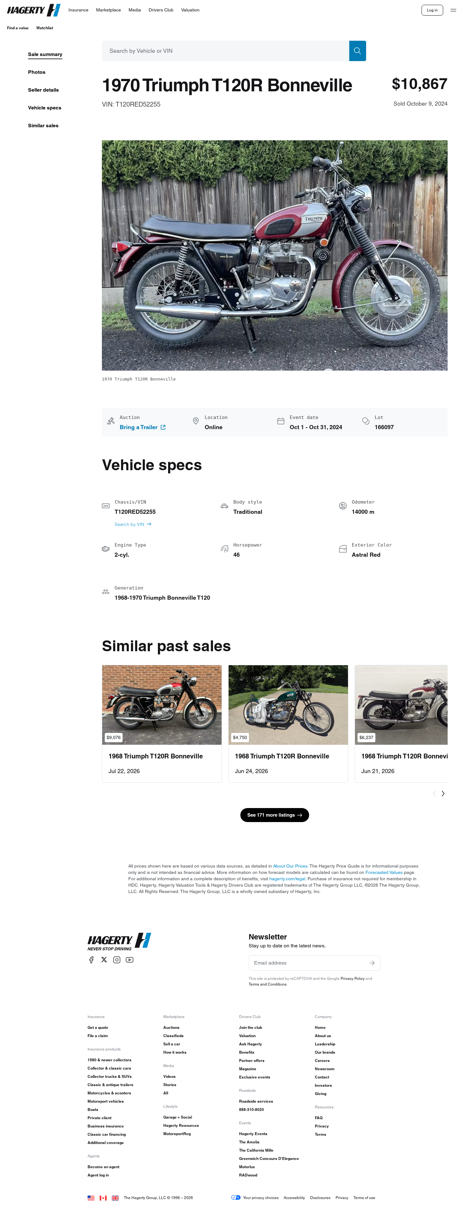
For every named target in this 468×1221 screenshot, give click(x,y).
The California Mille (256, 1150)
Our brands (325, 1052)
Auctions (171, 1027)
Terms (320, 1134)
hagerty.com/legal (287, 878)
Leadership (325, 1044)
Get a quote (98, 1027)
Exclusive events (254, 1077)
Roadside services (256, 1101)
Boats (93, 1109)
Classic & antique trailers (110, 1085)
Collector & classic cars (109, 1068)
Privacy (322, 1126)
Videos (169, 1076)
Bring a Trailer (139, 427)
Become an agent (103, 1167)
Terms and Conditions (268, 984)
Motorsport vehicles (106, 1101)
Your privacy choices (261, 1198)
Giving (320, 1094)
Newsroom (325, 1069)
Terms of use (364, 1198)
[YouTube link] (129, 959)
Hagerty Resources (181, 1125)
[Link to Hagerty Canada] (103, 1198)
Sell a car (171, 1044)
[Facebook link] (91, 959)
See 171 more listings (271, 815)
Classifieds (173, 1036)
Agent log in (98, 1175)
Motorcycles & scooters (109, 1093)
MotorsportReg (177, 1134)
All (165, 1093)
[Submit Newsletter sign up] (372, 963)
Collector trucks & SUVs (110, 1076)
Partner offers (252, 1060)
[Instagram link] (116, 959)
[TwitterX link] (104, 959)
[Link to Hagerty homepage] (119, 942)
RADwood (248, 1175)
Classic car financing (107, 1134)
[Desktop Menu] (453, 10)
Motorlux (247, 1167)
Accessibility (294, 1198)
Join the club (250, 1027)
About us (323, 1036)
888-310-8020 (251, 1109)
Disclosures (320, 1198)
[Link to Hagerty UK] (115, 1198)
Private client (99, 1118)
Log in (432, 10)
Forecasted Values (384, 872)
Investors (323, 1085)
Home (320, 1027)
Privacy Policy (353, 978)
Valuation (247, 1036)
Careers (322, 1060)
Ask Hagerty (250, 1044)
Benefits (246, 1052)
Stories (169, 1085)
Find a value (18, 28)
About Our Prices (290, 866)
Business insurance (106, 1126)
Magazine (247, 1069)
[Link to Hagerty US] (91, 1198)
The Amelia (249, 1142)
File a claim (98, 1036)
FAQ (319, 1118)
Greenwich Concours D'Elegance (269, 1158)
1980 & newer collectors (109, 1060)
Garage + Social (177, 1117)
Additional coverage (106, 1143)
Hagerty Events (253, 1134)
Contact (322, 1077)
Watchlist (44, 28)
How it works (175, 1052)
